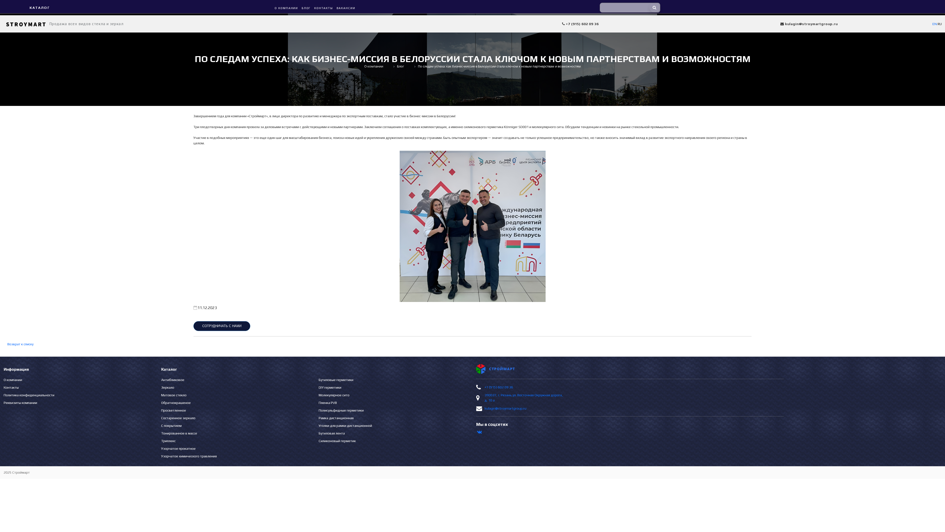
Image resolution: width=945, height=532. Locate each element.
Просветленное (173, 410)
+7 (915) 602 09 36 (499, 387)
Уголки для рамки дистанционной (345, 426)
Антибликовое (172, 380)
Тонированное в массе (179, 433)
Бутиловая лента (332, 433)
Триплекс (168, 441)
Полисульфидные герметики (341, 410)
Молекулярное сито (334, 395)
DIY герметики (330, 387)
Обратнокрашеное (176, 403)
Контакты (11, 387)
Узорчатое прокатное (178, 448)
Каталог (40, 8)
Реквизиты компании (20, 403)
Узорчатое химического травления (189, 456)
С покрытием (171, 426)
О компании (13, 380)
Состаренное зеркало (178, 418)
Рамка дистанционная (336, 418)
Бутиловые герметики (336, 380)
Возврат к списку (20, 344)
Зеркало (167, 387)
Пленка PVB (328, 403)
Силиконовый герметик (337, 441)
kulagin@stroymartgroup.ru (505, 408)
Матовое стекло (174, 395)
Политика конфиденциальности (29, 395)
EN (934, 24)
